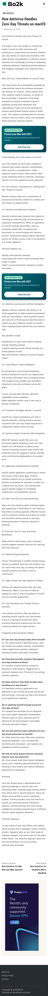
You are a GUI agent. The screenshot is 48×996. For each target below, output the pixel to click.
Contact (5, 979)
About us (5, 972)
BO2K (20, 990)
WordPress (17, 992)
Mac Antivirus (8, 13)
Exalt (28, 992)
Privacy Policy (8, 975)
